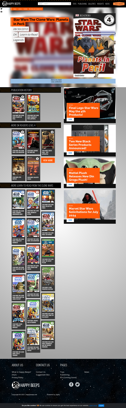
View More (48, 160)
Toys (74, 3)
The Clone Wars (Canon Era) (35, 9)
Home (15, 9)
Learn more (93, 405)
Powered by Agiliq (53, 394)
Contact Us (40, 372)
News (107, 3)
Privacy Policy (17, 377)
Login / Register (118, 4)
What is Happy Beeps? (21, 372)
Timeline (25, 9)
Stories (20, 9)
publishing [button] (82, 3)
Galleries (92, 3)
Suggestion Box (43, 375)
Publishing (64, 375)
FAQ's (14, 375)
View (70, 119)
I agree (101, 405)
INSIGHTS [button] (100, 3)
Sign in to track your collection (56, 81)
